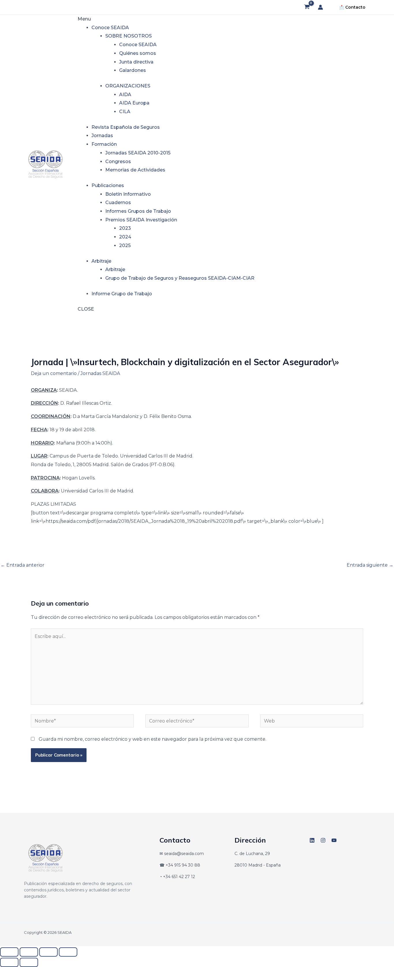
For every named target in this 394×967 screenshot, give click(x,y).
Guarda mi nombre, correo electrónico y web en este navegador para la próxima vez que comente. (152, 739)
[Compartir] (48, 952)
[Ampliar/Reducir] (9, 952)
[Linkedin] (312, 840)
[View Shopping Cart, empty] (306, 7)
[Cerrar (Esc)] (68, 952)
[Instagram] (323, 840)
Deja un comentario (54, 373)
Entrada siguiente (370, 565)
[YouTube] (334, 840)
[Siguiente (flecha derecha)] (29, 962)
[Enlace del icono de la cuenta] (320, 7)
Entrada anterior (22, 565)
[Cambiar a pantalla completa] (29, 952)
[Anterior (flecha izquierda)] (9, 962)
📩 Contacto (352, 7)
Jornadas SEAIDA (100, 373)
